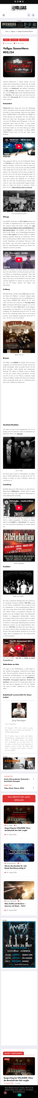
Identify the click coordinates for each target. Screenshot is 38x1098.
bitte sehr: (20, 434)
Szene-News (14, 40)
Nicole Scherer (11, 863)
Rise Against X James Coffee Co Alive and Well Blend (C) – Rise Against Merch (19, 228)
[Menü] (3, 15)
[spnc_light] (33, 15)
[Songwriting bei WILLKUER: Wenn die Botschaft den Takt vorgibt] (19, 814)
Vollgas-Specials (23, 40)
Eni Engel (9, 825)
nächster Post (8, 785)
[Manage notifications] (5, 1092)
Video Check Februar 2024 (14, 788)
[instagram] (18, 1)
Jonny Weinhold (11, 901)
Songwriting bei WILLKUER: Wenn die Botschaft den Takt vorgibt (17, 829)
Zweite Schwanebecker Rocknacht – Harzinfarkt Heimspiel (17, 780)
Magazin (6, 40)
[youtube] (20, 1)
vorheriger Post (8, 776)
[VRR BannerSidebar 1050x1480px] (19, 944)
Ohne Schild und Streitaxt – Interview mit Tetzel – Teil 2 (15, 905)
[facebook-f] (15, 1)
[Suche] (29, 15)
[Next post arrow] (33, 788)
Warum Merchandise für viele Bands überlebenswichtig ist (16, 867)
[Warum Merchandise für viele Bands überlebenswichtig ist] (19, 852)
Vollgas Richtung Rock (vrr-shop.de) (22, 187)
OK (19, 1095)
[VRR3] (19, 763)
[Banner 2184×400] (19, 25)
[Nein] (35, 1092)
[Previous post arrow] (33, 779)
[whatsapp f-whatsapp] (23, 1)
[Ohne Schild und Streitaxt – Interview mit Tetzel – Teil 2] (19, 890)
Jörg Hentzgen (8, 43)
